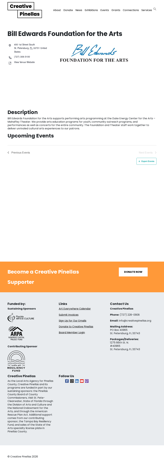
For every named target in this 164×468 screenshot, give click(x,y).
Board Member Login (72, 332)
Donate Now (133, 272)
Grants (115, 10)
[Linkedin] (77, 381)
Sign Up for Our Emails (72, 320)
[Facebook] (67, 381)
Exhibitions (91, 10)
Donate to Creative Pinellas (76, 326)
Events (104, 10)
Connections (131, 10)
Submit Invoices (68, 315)
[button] (154, 9)
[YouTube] (82, 381)
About (57, 10)
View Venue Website (24, 62)
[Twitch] (87, 381)
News (78, 10)
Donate (68, 10)
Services (146, 10)
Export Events (147, 161)
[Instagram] (72, 381)
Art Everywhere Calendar (75, 309)
